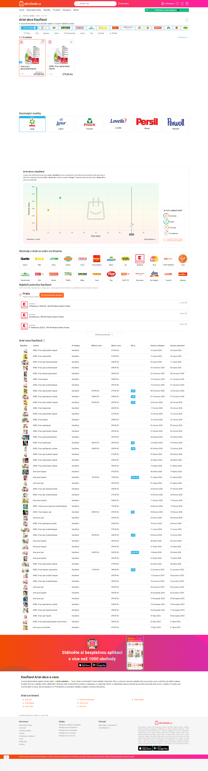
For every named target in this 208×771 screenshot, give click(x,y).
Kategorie (67, 10)
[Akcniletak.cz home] (30, 4)
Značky (21, 733)
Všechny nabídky (28, 16)
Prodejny (56, 10)
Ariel (37, 16)
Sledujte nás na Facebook (68, 727)
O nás (21, 739)
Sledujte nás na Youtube (67, 733)
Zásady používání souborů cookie (122, 757)
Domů (21, 10)
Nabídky (46, 10)
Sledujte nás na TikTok (67, 736)
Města (76, 10)
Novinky (22, 744)
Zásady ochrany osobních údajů (97, 757)
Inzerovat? (22, 728)
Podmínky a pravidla (78, 757)
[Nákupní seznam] (187, 4)
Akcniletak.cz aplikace (27, 736)
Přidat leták (23, 741)
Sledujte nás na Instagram (68, 730)
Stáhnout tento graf (174, 240)
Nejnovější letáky (34, 10)
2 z (25, 37)
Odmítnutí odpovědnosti (61, 757)
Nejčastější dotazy (25, 725)
